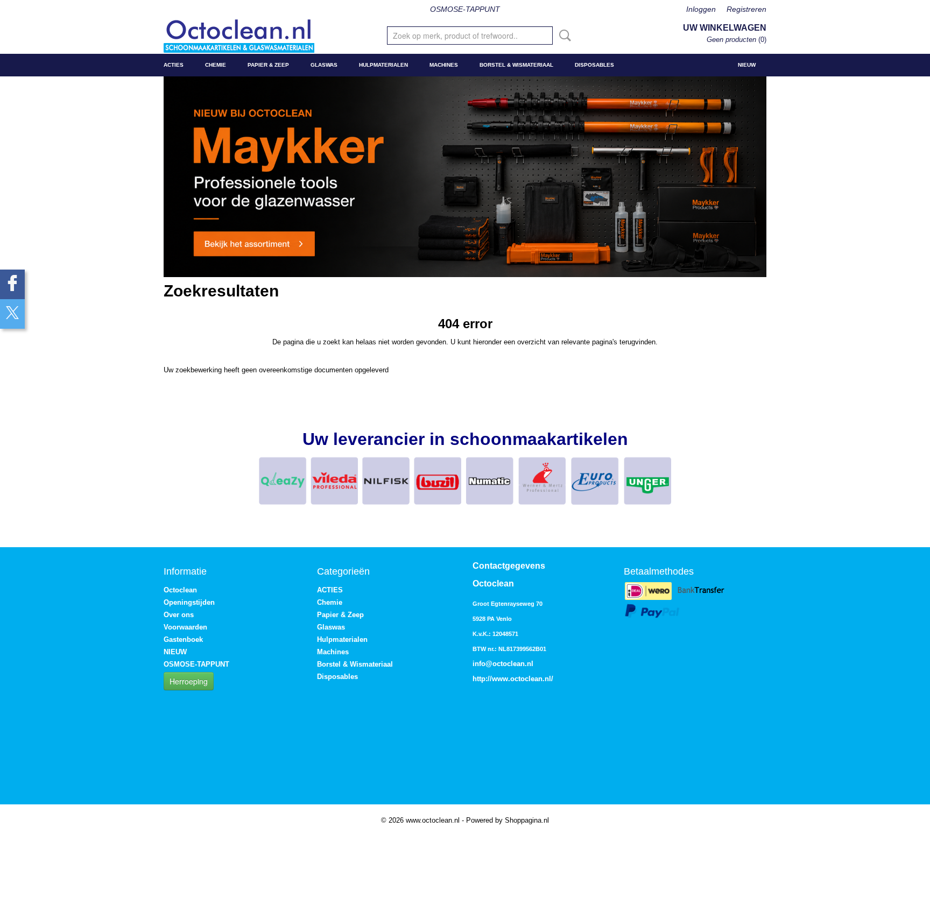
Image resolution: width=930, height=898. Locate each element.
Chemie (215, 65)
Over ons (179, 615)
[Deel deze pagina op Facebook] (12, 284)
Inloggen (701, 9)
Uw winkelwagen (724, 27)
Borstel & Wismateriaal (516, 65)
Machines (443, 65)
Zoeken (563, 35)
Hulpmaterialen (383, 65)
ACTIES (174, 65)
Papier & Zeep (268, 65)
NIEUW (747, 65)
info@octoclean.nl (503, 664)
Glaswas (324, 65)
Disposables (594, 65)
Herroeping (189, 681)
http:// (482, 679)
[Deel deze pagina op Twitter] (12, 314)
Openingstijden (189, 602)
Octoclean (180, 590)
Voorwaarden (185, 627)
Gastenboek (183, 639)
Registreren (746, 9)
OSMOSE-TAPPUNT (465, 9)
